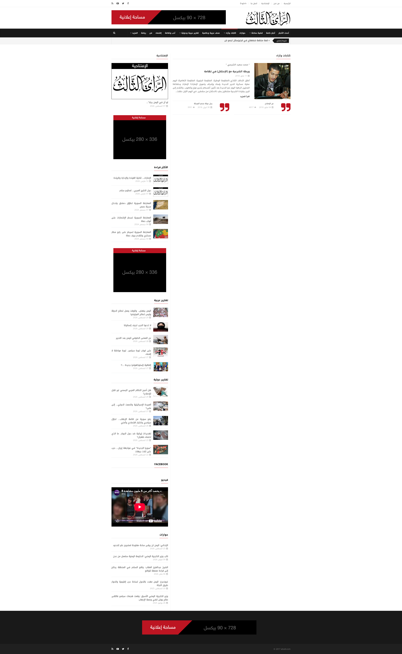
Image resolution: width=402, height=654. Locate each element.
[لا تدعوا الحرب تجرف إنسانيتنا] (160, 327)
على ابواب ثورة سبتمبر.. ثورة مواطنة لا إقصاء (131, 352)
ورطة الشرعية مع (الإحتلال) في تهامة (227, 71)
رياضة (143, 33)
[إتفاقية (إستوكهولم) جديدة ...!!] (160, 366)
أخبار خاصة (270, 33)
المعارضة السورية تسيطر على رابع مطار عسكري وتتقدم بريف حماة (131, 234)
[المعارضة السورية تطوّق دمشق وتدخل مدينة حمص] (160, 204)
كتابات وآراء (231, 33)
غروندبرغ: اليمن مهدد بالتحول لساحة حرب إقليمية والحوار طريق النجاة (139, 583)
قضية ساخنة (257, 33)
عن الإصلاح (269, 103)
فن (150, 33)
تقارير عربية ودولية (190, 33)
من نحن (277, 3)
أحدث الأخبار (283, 33)
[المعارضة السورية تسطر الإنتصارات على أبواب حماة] (160, 219)
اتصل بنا (254, 3)
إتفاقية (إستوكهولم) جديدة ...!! (136, 365)
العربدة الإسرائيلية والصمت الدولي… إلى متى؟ (131, 406)
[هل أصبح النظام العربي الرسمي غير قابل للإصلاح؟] (160, 391)
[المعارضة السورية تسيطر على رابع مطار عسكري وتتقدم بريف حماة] (160, 233)
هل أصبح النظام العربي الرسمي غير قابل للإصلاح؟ (131, 392)
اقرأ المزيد (245, 96)
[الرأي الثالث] (268, 18)
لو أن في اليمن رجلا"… (157, 102)
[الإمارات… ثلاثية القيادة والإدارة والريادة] (160, 179)
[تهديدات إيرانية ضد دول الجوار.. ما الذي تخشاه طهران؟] (160, 435)
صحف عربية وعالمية (211, 33)
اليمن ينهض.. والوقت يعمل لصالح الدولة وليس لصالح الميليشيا (131, 312)
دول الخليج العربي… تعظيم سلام (135, 190)
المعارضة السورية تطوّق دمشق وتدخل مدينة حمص (131, 205)
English (243, 3)
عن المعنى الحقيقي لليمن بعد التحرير (133, 338)
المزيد (135, 33)
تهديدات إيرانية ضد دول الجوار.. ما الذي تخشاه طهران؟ (131, 435)
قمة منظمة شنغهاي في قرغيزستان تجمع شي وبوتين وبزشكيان (237, 40)
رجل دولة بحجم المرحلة (203, 103)
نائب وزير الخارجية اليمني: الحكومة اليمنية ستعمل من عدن (140, 556)
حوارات (242, 33)
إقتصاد (158, 33)
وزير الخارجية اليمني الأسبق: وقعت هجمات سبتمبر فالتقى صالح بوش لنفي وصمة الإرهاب (139, 598)
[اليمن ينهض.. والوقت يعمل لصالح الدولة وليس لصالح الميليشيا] (160, 312)
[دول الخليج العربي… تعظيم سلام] (160, 192)
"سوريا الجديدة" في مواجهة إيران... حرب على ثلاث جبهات (131, 450)
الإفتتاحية (265, 3)
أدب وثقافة (170, 33)
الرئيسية (287, 3)
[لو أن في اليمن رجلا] (139, 81)
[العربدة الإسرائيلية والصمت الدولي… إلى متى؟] (160, 406)
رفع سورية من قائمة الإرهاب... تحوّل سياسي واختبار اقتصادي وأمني (131, 421)
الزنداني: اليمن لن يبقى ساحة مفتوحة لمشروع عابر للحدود (140, 545)
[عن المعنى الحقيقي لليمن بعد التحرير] (160, 339)
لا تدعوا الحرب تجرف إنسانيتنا (137, 325)
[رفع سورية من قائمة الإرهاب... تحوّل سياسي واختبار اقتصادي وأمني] (160, 420)
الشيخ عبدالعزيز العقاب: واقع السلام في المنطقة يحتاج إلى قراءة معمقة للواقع (139, 569)
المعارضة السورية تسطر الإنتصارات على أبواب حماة (131, 219)
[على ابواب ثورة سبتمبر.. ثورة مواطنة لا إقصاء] (160, 352)
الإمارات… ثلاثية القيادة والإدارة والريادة (132, 178)
